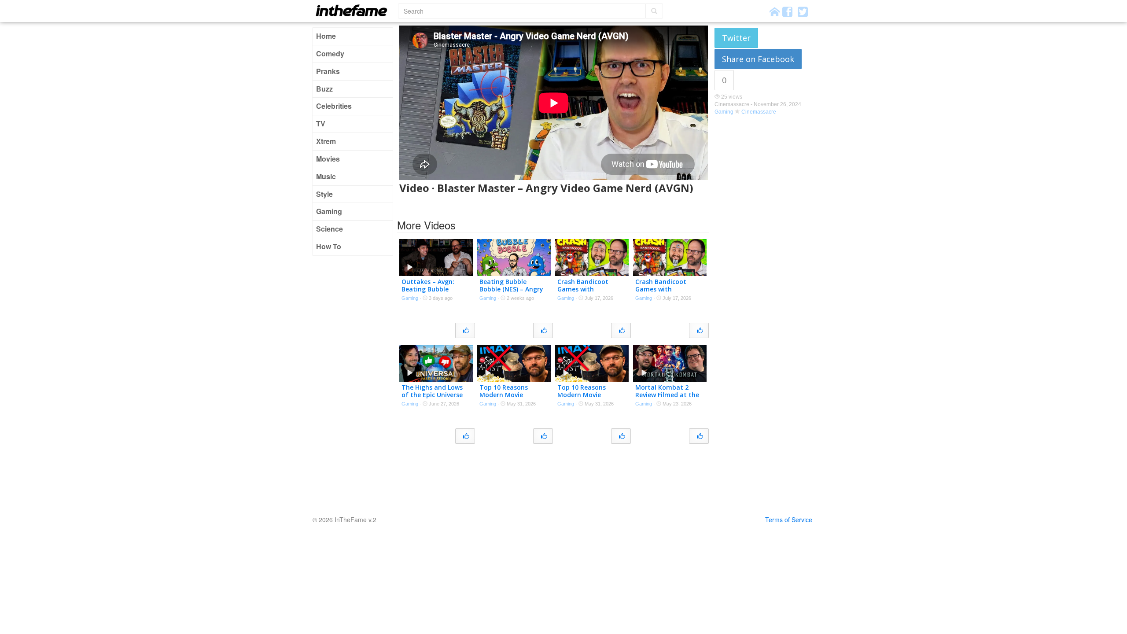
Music (326, 176)
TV (320, 123)
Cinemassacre (758, 112)
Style (324, 194)
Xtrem (326, 141)
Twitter (736, 38)
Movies (328, 159)
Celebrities (334, 106)
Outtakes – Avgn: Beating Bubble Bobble (427, 289)
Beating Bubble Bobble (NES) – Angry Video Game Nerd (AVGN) (511, 292)
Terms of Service (788, 519)
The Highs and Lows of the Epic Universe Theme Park (432, 394)
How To (328, 246)
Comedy (330, 53)
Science (329, 229)
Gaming (329, 211)
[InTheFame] (354, 10)
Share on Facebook (758, 59)
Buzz (324, 89)
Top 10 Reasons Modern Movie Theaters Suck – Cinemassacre (504, 398)
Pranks (328, 71)
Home (326, 36)
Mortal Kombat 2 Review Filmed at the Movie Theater (667, 394)
